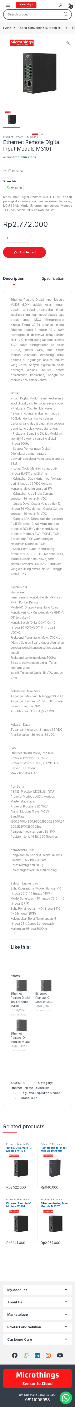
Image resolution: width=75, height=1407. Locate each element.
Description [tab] (13, 279)
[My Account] (61, 5)
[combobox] (32, 14)
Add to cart (27, 252)
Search (65, 14)
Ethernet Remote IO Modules (20, 137)
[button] (68, 42)
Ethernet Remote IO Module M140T (21, 1038)
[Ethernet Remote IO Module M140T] (21, 1025)
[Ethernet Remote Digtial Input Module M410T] (21, 986)
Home (7, 28)
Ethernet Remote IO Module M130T (45, 998)
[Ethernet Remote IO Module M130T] (45, 986)
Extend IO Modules (51, 1144)
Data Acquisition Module (44, 1093)
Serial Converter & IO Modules (40, 28)
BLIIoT (35, 1098)
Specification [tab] (53, 279)
